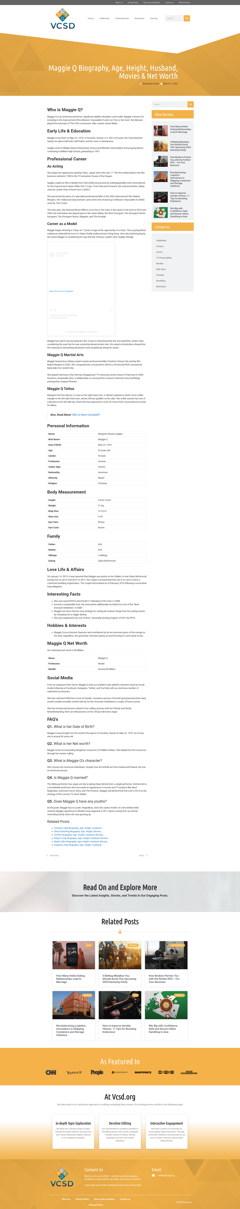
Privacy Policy (133, 2)
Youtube (160, 275)
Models (159, 263)
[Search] (187, 18)
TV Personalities (164, 257)
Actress (160, 246)
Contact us (169, 2)
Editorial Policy (184, 2)
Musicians (139, 18)
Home (91, 18)
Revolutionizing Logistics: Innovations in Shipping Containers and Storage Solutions (180, 179)
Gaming (154, 18)
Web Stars (161, 269)
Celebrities (104, 18)
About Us (119, 2)
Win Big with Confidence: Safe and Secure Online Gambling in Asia (179, 212)
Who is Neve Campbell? (86, 414)
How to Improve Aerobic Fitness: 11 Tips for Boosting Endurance (180, 197)
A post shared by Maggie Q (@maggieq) (81, 332)
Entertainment (122, 18)
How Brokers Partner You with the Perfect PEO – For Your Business (180, 161)
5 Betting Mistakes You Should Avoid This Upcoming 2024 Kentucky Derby (180, 146)
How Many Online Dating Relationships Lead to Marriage (180, 129)
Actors (159, 252)
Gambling (161, 280)
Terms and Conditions (151, 2)
